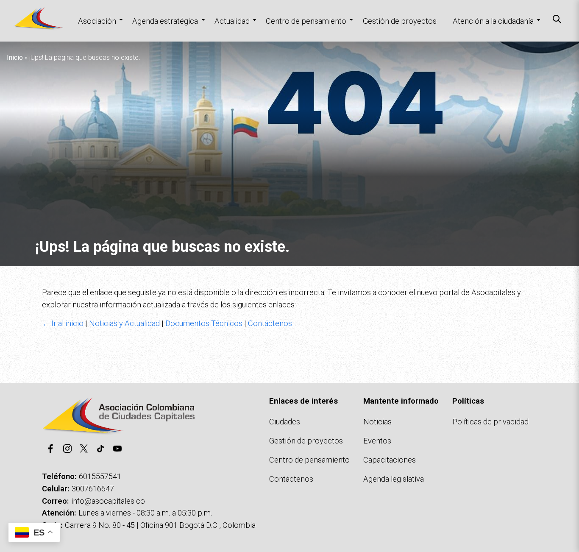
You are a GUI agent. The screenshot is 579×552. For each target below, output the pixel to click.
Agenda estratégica (165, 21)
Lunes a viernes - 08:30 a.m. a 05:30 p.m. (145, 512)
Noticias (377, 421)
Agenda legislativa (393, 478)
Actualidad (232, 21)
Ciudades (284, 421)
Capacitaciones (389, 459)
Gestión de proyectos (400, 21)
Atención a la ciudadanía (493, 21)
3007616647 (93, 488)
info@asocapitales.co (108, 500)
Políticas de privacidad (490, 421)
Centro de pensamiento (306, 21)
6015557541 (100, 476)
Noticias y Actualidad (124, 323)
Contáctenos (270, 323)
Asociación (97, 21)
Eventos (377, 440)
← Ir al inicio (63, 323)
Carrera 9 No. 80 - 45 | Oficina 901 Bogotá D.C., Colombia (160, 525)
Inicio (15, 57)
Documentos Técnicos (203, 323)
